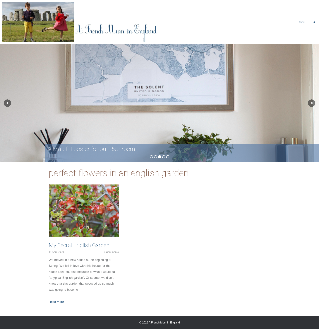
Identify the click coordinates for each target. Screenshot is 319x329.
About (302, 22)
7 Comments (111, 251)
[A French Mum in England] (84, 22)
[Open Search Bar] (314, 22)
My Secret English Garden (79, 245)
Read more (56, 302)
